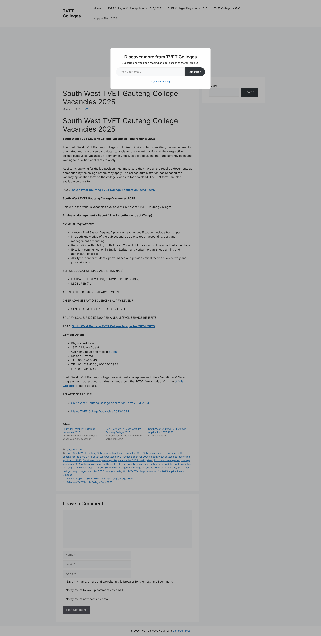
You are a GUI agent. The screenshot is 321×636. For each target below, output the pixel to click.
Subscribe (195, 71)
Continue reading (160, 81)
